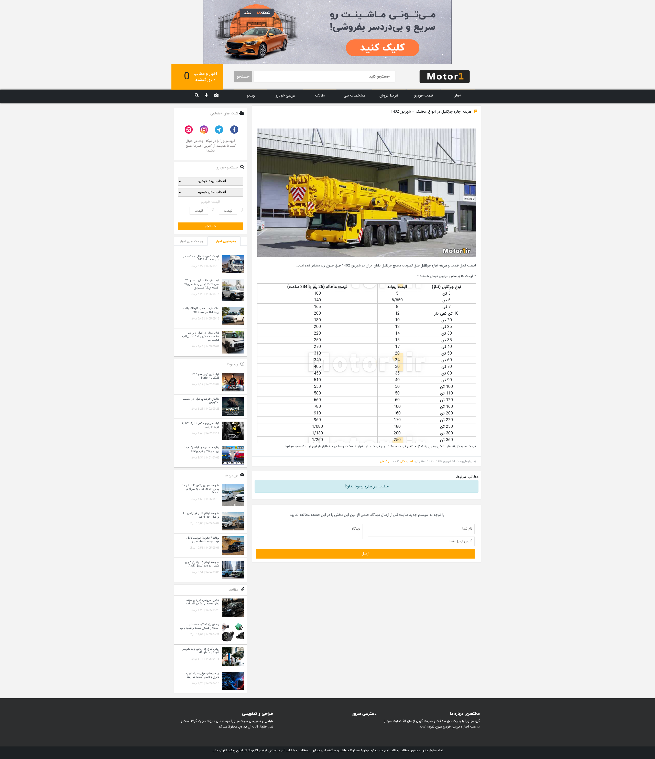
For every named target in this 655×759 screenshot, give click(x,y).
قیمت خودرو (423, 96)
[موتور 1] (444, 76)
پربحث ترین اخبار (191, 241)
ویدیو (251, 96)
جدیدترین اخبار (226, 241)
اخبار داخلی (406, 461)
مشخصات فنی (354, 96)
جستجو (243, 76)
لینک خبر (385, 461)
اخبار (458, 96)
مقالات (320, 96)
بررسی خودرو (285, 96)
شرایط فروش (389, 96)
